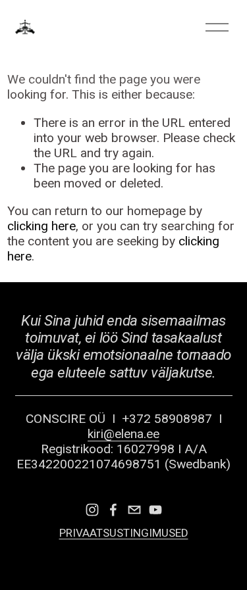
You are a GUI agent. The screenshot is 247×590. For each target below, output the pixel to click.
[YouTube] (155, 509)
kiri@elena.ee (123, 433)
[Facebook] (113, 509)
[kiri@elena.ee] (134, 509)
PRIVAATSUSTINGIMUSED (123, 532)
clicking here (41, 226)
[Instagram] (92, 509)
